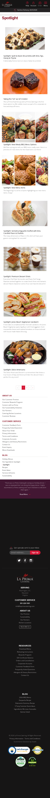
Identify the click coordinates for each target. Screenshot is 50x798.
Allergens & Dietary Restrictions (25, 672)
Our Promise (25, 614)
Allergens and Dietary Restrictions (14, 442)
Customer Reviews (9, 416)
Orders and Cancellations (25, 661)
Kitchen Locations (25, 623)
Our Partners (7, 410)
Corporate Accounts (9, 439)
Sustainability (7, 476)
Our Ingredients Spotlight (11, 462)
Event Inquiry (7, 447)
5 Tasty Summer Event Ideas (25, 706)
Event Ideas (6, 470)
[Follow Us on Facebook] (25, 560)
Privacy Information (9, 433)
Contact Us (6, 444)
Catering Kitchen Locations (11, 413)
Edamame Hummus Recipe (25, 703)
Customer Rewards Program (12, 402)
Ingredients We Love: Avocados (25, 709)
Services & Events (8, 473)
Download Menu (25, 649)
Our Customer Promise (10, 399)
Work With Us (25, 627)
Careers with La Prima (10, 405)
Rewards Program (25, 655)
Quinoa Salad (25, 712)
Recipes (5, 467)
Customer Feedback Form (11, 425)
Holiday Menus (7, 459)
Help (27, 5)
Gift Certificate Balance (25, 658)
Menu (46, 5)
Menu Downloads (8, 450)
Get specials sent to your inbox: (26, 548)
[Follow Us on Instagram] (31, 560)
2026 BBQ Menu (25, 697)
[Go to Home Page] (7, 4)
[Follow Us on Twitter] (19, 560)
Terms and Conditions (10, 436)
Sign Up (35, 552)
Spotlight (6, 465)
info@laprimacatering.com (25, 606)
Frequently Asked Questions (12, 428)
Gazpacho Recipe (25, 700)
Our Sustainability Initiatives (12, 408)
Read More (24, 494)
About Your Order (8, 431)
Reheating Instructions (25, 652)
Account (33, 5)
